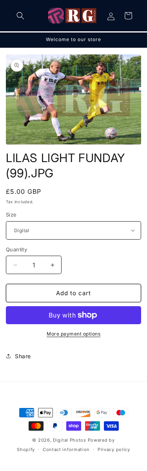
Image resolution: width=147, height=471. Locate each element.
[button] (20, 15)
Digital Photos (69, 440)
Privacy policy (114, 449)
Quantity (16, 249)
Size (11, 214)
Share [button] (23, 356)
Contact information (66, 449)
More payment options (73, 334)
